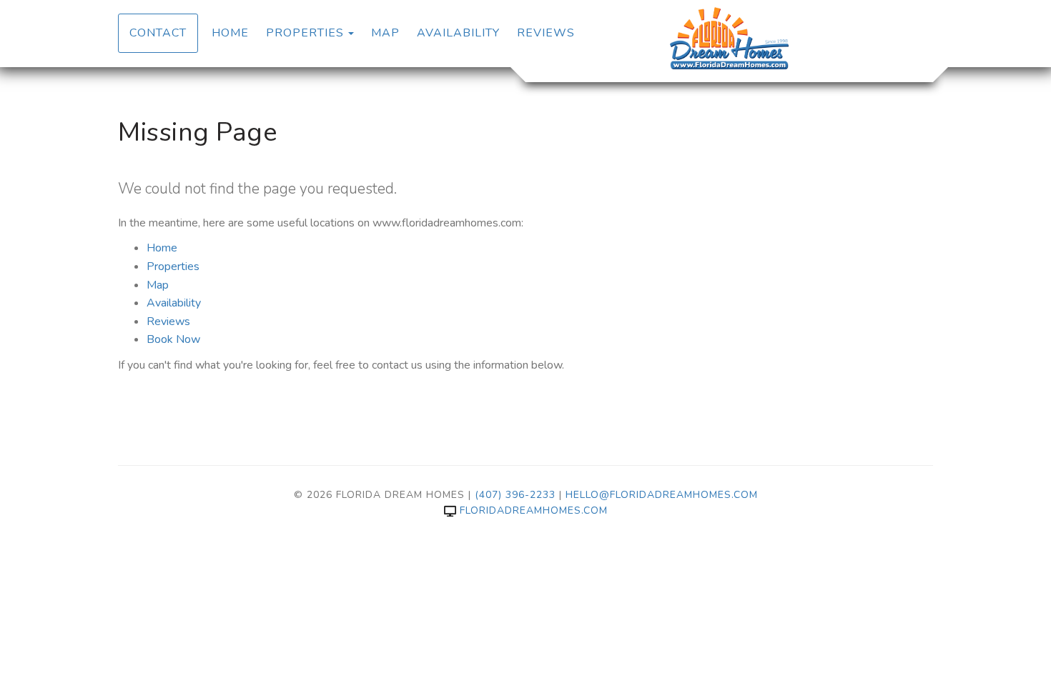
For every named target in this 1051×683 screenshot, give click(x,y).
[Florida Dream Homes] (729, 39)
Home (230, 33)
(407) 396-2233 (515, 495)
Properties (305, 33)
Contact (158, 33)
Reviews (546, 33)
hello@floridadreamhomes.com (662, 495)
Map (385, 33)
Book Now (173, 339)
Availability (458, 33)
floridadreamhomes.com (534, 510)
